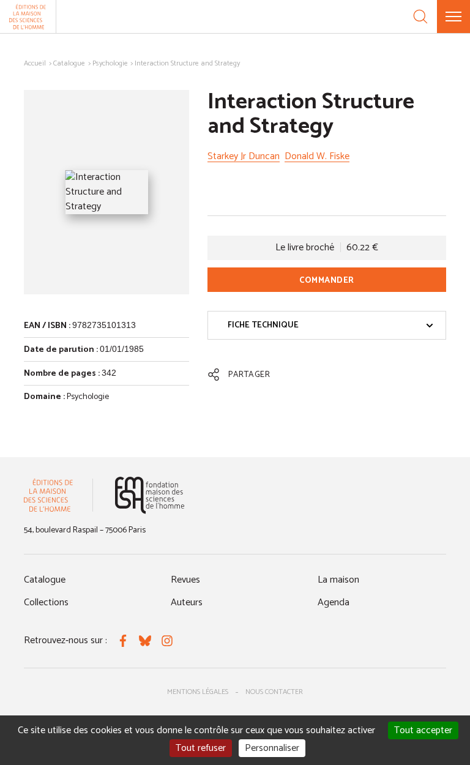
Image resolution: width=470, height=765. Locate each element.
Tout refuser (201, 748)
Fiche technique (263, 325)
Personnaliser (272, 748)
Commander (326, 281)
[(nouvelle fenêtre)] (149, 495)
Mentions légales (197, 692)
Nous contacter (274, 692)
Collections (46, 602)
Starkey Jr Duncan (243, 156)
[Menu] (453, 16)
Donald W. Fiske (317, 156)
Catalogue (69, 63)
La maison (338, 580)
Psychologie (110, 63)
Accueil (35, 63)
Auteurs (187, 602)
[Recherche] (420, 16)
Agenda (333, 602)
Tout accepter (423, 730)
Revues (185, 580)
